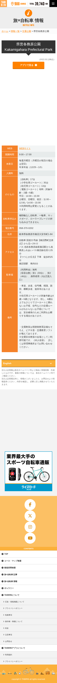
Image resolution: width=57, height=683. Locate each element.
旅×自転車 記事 (10, 574)
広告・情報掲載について (14, 602)
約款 (7, 628)
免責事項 (8, 615)
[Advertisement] (28, 419)
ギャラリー (9, 588)
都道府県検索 (10, 568)
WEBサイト (25, 148)
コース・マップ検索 (12, 561)
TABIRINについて (11, 595)
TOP (6, 554)
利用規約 (8, 655)
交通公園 (26, 31)
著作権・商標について (13, 621)
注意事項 (8, 635)
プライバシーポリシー (13, 608)
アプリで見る (27, 65)
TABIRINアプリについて (14, 648)
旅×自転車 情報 (10, 581)
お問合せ (8, 641)
